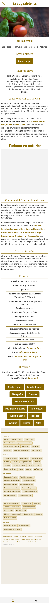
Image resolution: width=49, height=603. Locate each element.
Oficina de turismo (28, 352)
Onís (3, 124)
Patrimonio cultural (24, 401)
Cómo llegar (24, 61)
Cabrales (5, 229)
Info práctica (37, 408)
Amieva (34, 121)
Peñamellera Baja (33, 232)
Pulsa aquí (33, 378)
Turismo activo (17, 415)
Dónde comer (14, 387)
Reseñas (35, 415)
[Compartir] (13, 600)
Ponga (11, 235)
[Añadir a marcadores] (36, 600)
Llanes (42, 121)
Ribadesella (19, 124)
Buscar (26, 423)
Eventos (33, 394)
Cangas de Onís (17, 229)
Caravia (28, 229)
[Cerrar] (3, 3)
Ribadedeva (20, 235)
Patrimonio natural (15, 408)
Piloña (4, 235)
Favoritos (12, 423)
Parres (9, 124)
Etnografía (17, 394)
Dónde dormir (34, 387)
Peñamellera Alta (16, 232)
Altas (38, 423)
